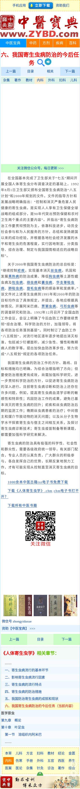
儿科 (73, 80)
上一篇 (11, 71)
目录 (30, 71)
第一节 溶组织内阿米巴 (23, 734)
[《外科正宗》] (10, 615)
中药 (33, 43)
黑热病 (13, 276)
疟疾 (21, 270)
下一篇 (70, 71)
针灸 (40, 768)
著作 (17, 80)
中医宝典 (13, 43)
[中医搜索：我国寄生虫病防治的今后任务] (39, 63)
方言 (29, 753)
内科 (40, 80)
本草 (8, 753)
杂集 (6, 80)
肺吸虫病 (15, 288)
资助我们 (62, 5)
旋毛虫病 (34, 288)
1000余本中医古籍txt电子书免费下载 (38, 482)
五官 (50, 761)
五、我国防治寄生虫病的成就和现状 (31, 699)
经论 (61, 753)
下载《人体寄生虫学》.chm (30, 491)
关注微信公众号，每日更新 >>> (40, 168)
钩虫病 (54, 276)
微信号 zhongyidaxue (17, 621)
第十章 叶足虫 (13, 727)
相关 (50, 71)
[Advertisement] (40, 123)
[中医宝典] (39, 36)
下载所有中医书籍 (22, 505)
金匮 (71, 753)
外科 (51, 80)
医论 (19, 768)
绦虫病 (32, 282)
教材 (29, 80)
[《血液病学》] (40, 615)
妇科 (62, 80)
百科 (72, 43)
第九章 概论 (11, 720)
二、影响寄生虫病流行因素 (25, 677)
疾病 (59, 43)
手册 (29, 761)
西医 (61, 761)
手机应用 (20, 5)
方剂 (46, 43)
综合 (71, 768)
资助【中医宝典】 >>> (18, 628)
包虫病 (17, 282)
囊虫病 (46, 282)
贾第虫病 (48, 306)
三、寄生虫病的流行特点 (23, 684)
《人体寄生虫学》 (19, 653)
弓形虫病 (67, 306)
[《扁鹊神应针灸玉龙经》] (70, 615)
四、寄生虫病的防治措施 (23, 692)
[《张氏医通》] (25, 615)
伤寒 (19, 761)
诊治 (50, 768)
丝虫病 (56, 270)
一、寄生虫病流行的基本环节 (26, 670)
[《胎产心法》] (55, 615)
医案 (8, 768)
